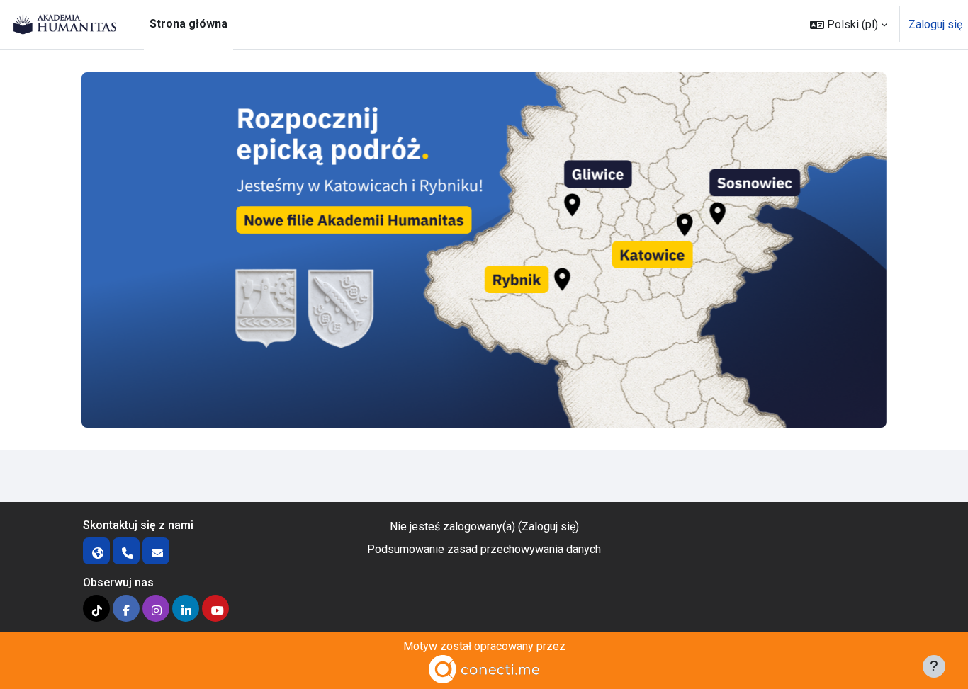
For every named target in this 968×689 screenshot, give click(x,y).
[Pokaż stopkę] (934, 666)
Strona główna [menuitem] (188, 23)
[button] (848, 24)
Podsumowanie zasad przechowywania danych (484, 549)
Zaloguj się (935, 24)
